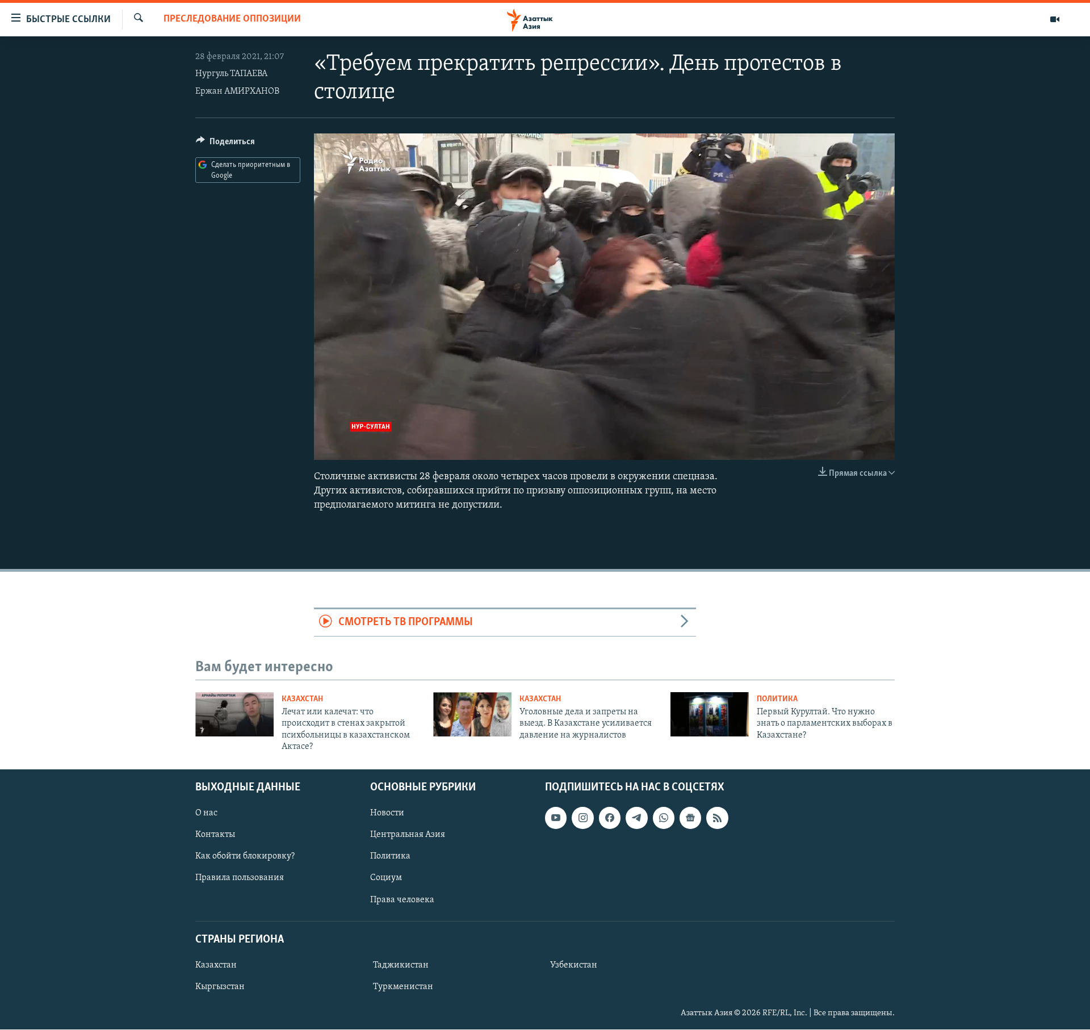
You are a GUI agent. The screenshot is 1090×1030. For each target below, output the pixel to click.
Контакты (215, 835)
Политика (777, 699)
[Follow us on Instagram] (582, 818)
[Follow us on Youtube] (556, 818)
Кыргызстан (220, 986)
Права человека (402, 900)
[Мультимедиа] (1055, 19)
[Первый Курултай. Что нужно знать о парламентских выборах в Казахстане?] (709, 714)
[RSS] (717, 818)
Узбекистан (573, 965)
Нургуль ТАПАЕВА (231, 73)
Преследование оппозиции (232, 19)
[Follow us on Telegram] (636, 818)
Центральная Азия (407, 835)
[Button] (225, 144)
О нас (206, 813)
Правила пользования (239, 878)
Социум (386, 878)
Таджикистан (401, 965)
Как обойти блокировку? (245, 856)
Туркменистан (403, 986)
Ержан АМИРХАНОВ (237, 91)
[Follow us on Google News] (690, 818)
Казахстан (302, 699)
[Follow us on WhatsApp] (663, 818)
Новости (387, 813)
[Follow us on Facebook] (610, 818)
